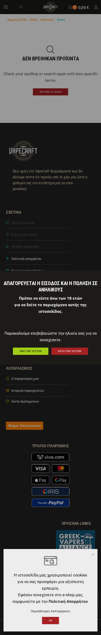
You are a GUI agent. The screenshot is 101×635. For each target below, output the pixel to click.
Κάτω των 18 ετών (69, 351)
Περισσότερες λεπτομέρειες (50, 611)
